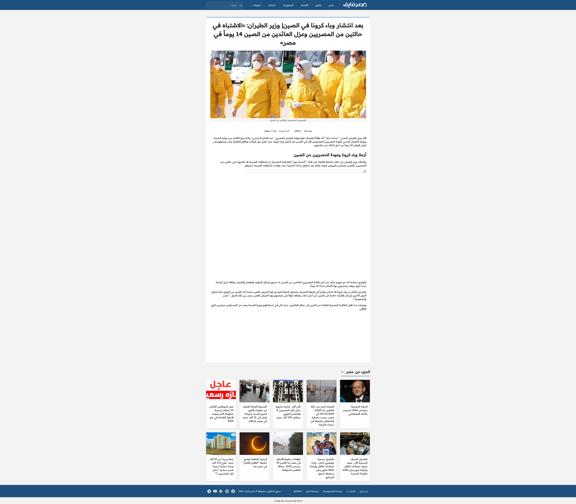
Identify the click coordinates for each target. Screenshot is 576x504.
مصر (350, 372)
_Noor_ (298, 131)
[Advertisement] (288, 257)
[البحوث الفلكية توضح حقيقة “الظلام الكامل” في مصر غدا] (254, 456)
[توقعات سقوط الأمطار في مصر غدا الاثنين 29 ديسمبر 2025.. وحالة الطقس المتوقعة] (288, 456)
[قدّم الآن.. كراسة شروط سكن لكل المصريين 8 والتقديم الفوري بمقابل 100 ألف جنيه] (288, 404)
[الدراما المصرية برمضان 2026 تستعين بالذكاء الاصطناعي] (355, 404)
